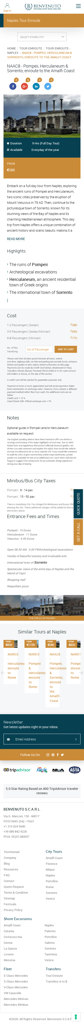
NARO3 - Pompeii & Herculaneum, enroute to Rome (39, 670)
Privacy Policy (13, 910)
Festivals (10, 904)
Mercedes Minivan (16, 999)
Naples (50, 875)
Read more (16, 239)
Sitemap (9, 898)
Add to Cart (66, 349)
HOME (11, 48)
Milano (50, 869)
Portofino (52, 881)
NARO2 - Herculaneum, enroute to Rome (18, 666)
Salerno (50, 943)
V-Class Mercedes (16, 987)
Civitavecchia (13, 937)
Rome (50, 887)
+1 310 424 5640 (14, 826)
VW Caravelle (12, 993)
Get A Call (78, 532)
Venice (50, 898)
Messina (9, 960)
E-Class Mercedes (16, 975)
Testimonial (11, 852)
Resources (11, 869)
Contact (9, 881)
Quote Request (14, 887)
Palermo (50, 931)
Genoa (8, 943)
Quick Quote (78, 504)
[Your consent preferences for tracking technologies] (75, 1016)
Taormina (51, 954)
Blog (7, 863)
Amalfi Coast (54, 858)
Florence (51, 864)
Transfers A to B (56, 981)
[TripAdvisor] (18, 770)
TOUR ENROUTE (30, 48)
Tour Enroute (54, 975)
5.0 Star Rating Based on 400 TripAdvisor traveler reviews (42, 790)
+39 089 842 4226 (15, 831)
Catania (9, 931)
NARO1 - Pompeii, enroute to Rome (77, 666)
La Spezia (10, 948)
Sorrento (51, 893)
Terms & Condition (16, 892)
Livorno (9, 954)
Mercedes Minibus (16, 1004)
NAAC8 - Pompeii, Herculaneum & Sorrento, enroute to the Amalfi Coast (59, 677)
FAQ (7, 875)
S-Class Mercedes (16, 981)
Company (10, 858)
